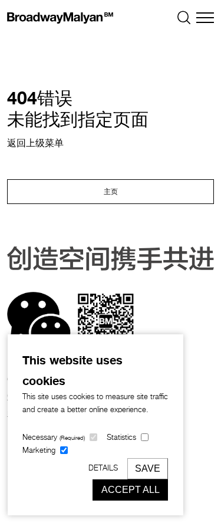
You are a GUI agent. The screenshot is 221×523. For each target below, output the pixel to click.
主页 (111, 192)
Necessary (53, 438)
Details (103, 468)
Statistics (121, 438)
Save (147, 468)
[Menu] (205, 17)
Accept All (130, 490)
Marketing (38, 451)
